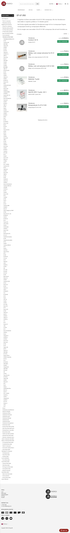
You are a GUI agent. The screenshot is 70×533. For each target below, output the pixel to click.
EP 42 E (5, 203)
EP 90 (5, 259)
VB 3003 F (5, 207)
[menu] (35, 10)
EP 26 (5, 246)
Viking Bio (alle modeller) (8, 240)
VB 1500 (5, 63)
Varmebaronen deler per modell (9, 38)
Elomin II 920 (6, 194)
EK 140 (5, 119)
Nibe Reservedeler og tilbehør (8, 28)
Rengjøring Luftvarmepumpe (7, 24)
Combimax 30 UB (7, 281)
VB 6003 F (5, 315)
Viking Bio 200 (6, 367)
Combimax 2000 (6, 205)
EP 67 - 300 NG (6, 393)
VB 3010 (5, 101)
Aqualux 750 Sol (6, 355)
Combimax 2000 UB (7, 245)
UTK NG (5, 373)
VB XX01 (5, 156)
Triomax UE (5, 100)
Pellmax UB (5, 381)
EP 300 (5, 141)
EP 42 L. (5, 167)
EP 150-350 (6, 362)
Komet (5, 297)
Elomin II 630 (6, 123)
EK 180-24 (5, 149)
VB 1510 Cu (6, 189)
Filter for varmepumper (7, 21)
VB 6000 (5, 365)
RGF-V (5, 118)
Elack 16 (5, 314)
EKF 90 (5, 348)
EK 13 (5, 322)
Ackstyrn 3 (5, 403)
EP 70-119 (5, 273)
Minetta (5, 73)
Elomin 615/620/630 (7, 98)
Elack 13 (5, 391)
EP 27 (4, 253)
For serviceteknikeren (5, 458)
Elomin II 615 (6, 309)
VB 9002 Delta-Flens (7, 388)
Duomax (5, 248)
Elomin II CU (6, 284)
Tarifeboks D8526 (7, 91)
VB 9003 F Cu (6, 54)
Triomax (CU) (6, 222)
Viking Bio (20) (6, 398)
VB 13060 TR (6, 291)
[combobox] (27, 3)
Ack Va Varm (6, 146)
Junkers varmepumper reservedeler (8, 438)
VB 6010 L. (5, 332)
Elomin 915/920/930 (7, 330)
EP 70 (5, 307)
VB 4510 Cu (6, 319)
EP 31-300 (5, 269)
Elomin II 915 (6, 157)
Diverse (4, 408)
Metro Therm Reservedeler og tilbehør (9, 428)
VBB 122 (5, 55)
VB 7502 (5, 302)
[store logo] (6, 3)
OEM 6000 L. (6, 363)
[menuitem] (21, 10)
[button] (66, 34)
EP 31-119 (5, 401)
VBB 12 (5, 139)
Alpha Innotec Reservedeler (7, 473)
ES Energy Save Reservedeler (8, 466)
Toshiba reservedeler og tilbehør (8, 433)
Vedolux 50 (5, 52)
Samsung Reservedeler (7, 468)
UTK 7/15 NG (6, 223)
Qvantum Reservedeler (7, 477)
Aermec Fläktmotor (5, 479)
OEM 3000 (5, 368)
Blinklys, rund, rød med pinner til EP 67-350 (41, 66)
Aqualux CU (6, 324)
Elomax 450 (6, 138)
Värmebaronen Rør (6, 419)
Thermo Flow (6, 57)
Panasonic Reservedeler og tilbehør (9, 426)
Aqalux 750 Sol (6, 251)
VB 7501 (5, 266)
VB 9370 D (5, 250)
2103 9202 (4, 504)
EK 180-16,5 (6, 80)
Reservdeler (3, 493)
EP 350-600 (6, 294)
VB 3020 (5, 136)
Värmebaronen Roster (6, 421)
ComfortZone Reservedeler (7, 444)
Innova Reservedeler (6, 459)
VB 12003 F (6, 93)
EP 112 (5, 241)
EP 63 (5, 195)
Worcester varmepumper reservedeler (9, 437)
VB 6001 (5, 243)
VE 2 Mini (5, 327)
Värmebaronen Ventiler (6, 413)
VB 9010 (5, 380)
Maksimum (5, 261)
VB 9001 (5, 75)
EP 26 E (5, 282)
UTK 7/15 (5, 299)
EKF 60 (5, 133)
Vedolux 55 (5, 312)
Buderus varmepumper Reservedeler (8, 440)
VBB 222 (5, 174)
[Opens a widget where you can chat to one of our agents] (64, 530)
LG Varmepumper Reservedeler (8, 442)
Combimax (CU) (6, 166)
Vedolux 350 (6, 347)
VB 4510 (5, 78)
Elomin (5, 385)
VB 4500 (5, 47)
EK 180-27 (5, 103)
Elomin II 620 (6, 88)
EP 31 (4, 329)
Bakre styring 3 (6, 276)
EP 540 (5, 106)
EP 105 (5, 238)
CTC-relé (5, 258)
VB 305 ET (5, 399)
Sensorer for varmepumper (7, 26)
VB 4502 (5, 147)
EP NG (5, 177)
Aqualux (5, 142)
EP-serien (5, 126)
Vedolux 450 (6, 378)
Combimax (5, 151)
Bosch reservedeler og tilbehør (8, 33)
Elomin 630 (6, 342)
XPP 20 (5, 116)
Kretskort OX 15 (33, 40)
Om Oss (3, 496)
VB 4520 (5, 113)
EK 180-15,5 (6, 218)
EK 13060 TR (6, 121)
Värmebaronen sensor (6, 416)
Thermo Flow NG (6, 375)
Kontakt (3, 497)
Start (2, 492)
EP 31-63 (5, 235)
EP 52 (5, 202)
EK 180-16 (5, 96)
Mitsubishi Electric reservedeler (8, 430)
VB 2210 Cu (6, 264)
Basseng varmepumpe (6, 470)
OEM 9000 (5, 44)
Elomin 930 (6, 306)
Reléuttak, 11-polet (33, 79)
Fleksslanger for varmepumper (7, 451)
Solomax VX (6, 180)
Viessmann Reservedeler (7, 463)
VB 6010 (5, 396)
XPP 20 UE (5, 370)
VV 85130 (5, 197)
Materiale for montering (7, 22)
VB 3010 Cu (6, 337)
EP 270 (5, 72)
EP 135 (5, 231)
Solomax (5, 386)
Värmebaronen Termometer (7, 414)
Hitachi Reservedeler (5, 472)
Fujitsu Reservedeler (6, 454)
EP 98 (5, 162)
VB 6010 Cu (6, 395)
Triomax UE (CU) (6, 129)
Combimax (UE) (6, 42)
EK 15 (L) (5, 358)
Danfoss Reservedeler (6, 424)
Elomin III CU (6, 340)
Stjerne (5, 289)
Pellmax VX (5, 159)
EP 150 (5, 343)
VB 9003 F (5, 144)
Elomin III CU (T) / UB (7, 213)
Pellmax (5, 108)
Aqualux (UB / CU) (7, 95)
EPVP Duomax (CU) (7, 233)
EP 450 (5, 310)
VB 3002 (5, 170)
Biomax (5, 124)
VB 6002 (5, 279)
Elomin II (5, 58)
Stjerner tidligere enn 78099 (9, 210)
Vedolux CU (6, 287)
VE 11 (4, 406)
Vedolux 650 (6, 45)
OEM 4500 (5, 352)
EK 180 (5, 254)
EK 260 (5, 131)
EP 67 (5, 360)
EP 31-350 (5, 304)
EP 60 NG (5, 271)
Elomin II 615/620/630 (8, 184)
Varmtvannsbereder (6, 35)
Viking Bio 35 (6, 335)
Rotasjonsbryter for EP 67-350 (37, 105)
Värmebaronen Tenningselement (8, 423)
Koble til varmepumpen (7, 445)
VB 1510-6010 (6, 226)
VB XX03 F (5, 228)
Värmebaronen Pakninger (7, 418)
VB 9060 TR (6, 179)
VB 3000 (5, 65)
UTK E (5, 404)
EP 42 (5, 220)
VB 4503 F (5, 182)
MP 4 (4, 383)
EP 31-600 (5, 152)
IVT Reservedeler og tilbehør (8, 31)
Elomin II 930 (6, 230)
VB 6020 (5, 62)
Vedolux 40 (5, 77)
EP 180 (5, 198)
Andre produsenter (6, 475)
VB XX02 (5, 192)
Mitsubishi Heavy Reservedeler (8, 435)
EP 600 (5, 175)
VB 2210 (5, 301)
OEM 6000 (5, 60)
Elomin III (5, 208)
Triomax (5, 200)
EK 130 (5, 286)
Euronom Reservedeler (5, 461)
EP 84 (5, 128)
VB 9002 (5, 110)
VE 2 (4, 320)
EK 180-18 (5, 114)
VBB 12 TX (5, 68)
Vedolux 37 (5, 317)
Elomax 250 (6, 172)
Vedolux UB (6, 169)
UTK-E (5, 263)
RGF (4, 268)
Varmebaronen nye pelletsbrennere (9, 409)
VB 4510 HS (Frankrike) (8, 236)
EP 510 (5, 40)
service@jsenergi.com (7, 506)
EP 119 (5, 345)
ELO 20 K (5, 50)
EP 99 (5, 296)
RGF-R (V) (5, 390)
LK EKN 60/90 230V (7, 85)
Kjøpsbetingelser (4, 494)
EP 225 (5, 274)
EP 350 (5, 212)
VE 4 (4, 292)
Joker (4, 325)
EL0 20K (5, 49)
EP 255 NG (5, 376)
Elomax (5, 334)
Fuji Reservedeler (6, 456)
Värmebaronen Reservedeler (8, 36)
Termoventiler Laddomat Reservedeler (9, 447)
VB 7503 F (5, 339)
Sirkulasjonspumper (6, 452)
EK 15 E (5, 190)
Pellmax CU (6, 278)
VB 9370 (5, 217)
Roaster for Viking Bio (6, 411)
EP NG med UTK (6, 70)
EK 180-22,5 (6, 256)
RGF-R (5, 83)
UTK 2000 (5, 187)
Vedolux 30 (5, 350)
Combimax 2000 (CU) (7, 185)
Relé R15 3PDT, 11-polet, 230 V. (37, 92)
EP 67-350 (5, 67)
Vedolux (5, 134)
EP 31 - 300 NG (6, 164)
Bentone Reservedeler (6, 431)
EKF (4, 371)
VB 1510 (5, 225)
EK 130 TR (5, 353)
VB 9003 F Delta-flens (7, 357)
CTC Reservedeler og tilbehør (8, 29)
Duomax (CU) (6, 82)
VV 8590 (5, 161)
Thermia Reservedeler (6, 449)
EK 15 (5, 154)
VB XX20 (5, 86)
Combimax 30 (6, 111)
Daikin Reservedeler (6, 465)
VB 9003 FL (6, 90)
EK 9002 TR (6, 215)
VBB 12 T (5, 105)
